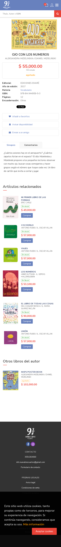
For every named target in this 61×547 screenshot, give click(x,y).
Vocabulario (26, 90)
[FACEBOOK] (28, 444)
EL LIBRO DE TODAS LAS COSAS (37, 303)
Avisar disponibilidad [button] (22, 124)
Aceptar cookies (44, 531)
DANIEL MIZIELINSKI (45, 58)
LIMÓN (24, 331)
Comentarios (31, 145)
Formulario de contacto (30, 467)
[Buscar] (57, 13)
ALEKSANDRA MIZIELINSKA (19, 58)
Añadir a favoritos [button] (21, 116)
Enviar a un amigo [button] (20, 132)
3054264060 (30, 457)
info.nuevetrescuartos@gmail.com (30, 462)
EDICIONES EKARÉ (29, 83)
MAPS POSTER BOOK (31, 372)
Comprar (27, 215)
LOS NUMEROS (28, 271)
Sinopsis (11, 145)
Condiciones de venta (30, 488)
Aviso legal (30, 482)
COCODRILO (27, 225)
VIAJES (24, 248)
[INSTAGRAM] (33, 444)
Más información (33, 524)
